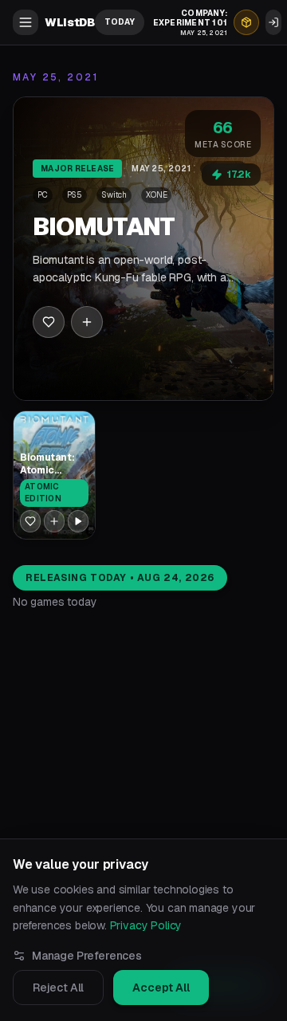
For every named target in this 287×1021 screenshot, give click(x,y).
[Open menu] (25, 22)
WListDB (70, 22)
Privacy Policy (146, 925)
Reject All (58, 987)
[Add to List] (87, 322)
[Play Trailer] (78, 521)
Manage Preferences (87, 955)
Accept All (160, 987)
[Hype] (49, 322)
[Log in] (273, 22)
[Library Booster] (246, 22)
